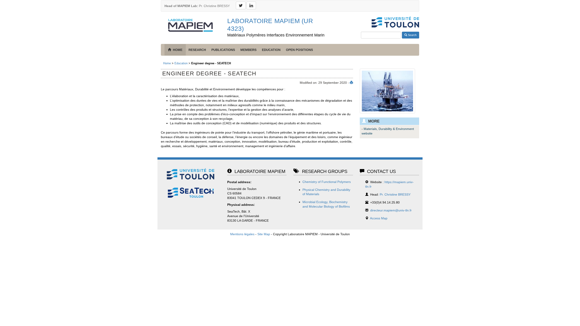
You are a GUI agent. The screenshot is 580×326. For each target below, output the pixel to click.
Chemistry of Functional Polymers (326, 182)
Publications (223, 50)
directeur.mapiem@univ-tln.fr (391, 210)
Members (248, 50)
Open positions (299, 50)
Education (271, 50)
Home (167, 63)
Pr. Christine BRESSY (197, 6)
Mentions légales (242, 234)
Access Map (378, 218)
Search (412, 35)
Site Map (263, 234)
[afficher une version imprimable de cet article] (351, 82)
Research (197, 50)
